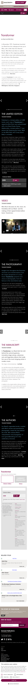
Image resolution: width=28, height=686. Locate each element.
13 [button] (20, 109)
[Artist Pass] (14, 564)
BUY (24, 13)
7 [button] (13, 109)
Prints (2, 649)
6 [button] (12, 109)
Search (12, 9)
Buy (16, 180)
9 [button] (15, 109)
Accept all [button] (14, 680)
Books (2, 648)
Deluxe (20, 483)
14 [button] (21, 109)
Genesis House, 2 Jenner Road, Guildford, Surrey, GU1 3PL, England (13, 642)
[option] (14, 22)
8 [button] (14, 109)
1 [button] (6, 109)
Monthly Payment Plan (5, 659)
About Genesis (3, 657)
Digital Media (3, 650)
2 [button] (7, 109)
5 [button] (15, 340)
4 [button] (14, 340)
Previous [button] (1, 101)
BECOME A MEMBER (20, 2)
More (3, 615)
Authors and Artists (4, 654)
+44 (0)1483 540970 (6, 636)
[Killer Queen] (14, 575)
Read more (23, 671)
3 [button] (8, 109)
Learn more (7, 185)
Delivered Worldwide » (19, 6)
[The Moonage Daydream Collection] (14, 587)
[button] (14, 683)
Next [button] (26, 101)
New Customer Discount (5, 658)
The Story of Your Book (5, 656)
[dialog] (14, 674)
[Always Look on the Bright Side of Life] (14, 598)
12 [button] (19, 109)
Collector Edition (7, 483)
